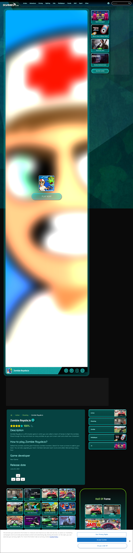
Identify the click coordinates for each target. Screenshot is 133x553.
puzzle (69, 3)
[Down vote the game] (71, 370)
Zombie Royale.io (37, 415)
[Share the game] (77, 370)
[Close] (129, 541)
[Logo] (10, 5)
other (87, 3)
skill (75, 3)
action (25, 3)
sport (81, 3)
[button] (108, 3)
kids (54, 3)
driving (41, 3)
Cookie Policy (54, 537)
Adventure (33, 3)
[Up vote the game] (66, 370)
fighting (47, 3)
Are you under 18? (102, 546)
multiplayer (61, 3)
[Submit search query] (129, 3)
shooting (25, 415)
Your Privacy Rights (102, 534)
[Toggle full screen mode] (82, 370)
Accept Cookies (102, 540)
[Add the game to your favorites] (33, 420)
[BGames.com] (11, 415)
